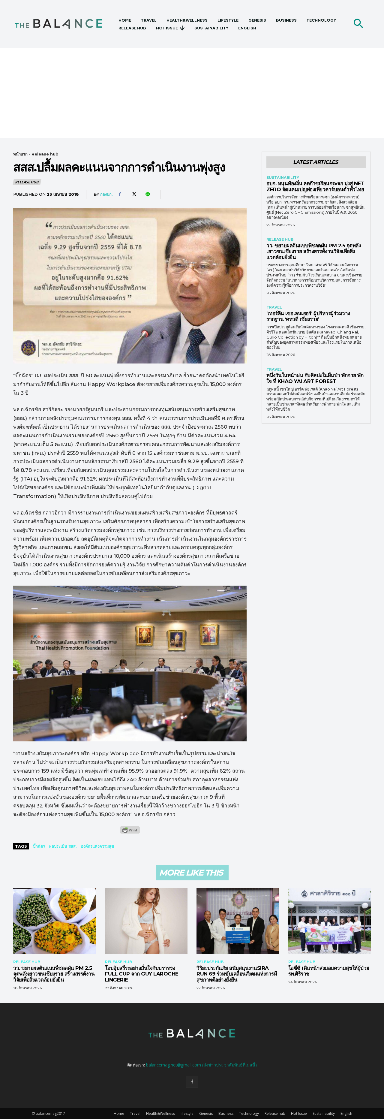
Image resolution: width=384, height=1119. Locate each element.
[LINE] (147, 195)
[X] (134, 195)
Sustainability (282, 178)
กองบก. (106, 194)
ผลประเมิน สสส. (63, 846)
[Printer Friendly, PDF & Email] (130, 833)
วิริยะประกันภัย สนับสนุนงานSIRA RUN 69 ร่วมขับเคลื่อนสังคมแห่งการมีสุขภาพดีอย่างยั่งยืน (236, 974)
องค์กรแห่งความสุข (97, 846)
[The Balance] (63, 24)
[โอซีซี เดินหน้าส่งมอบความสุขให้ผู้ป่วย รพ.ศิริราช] (329, 921)
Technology (249, 1113)
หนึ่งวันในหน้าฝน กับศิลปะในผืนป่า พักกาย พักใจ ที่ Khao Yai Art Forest (314, 378)
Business (225, 1113)
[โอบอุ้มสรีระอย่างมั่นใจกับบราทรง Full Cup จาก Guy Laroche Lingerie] (146, 921)
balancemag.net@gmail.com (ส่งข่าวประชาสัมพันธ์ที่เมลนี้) (201, 1065)
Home (119, 1113)
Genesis (206, 1113)
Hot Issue (299, 1113)
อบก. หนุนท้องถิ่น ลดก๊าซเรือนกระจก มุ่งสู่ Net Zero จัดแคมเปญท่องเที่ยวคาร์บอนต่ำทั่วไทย (315, 186)
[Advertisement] (192, 93)
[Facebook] (120, 195)
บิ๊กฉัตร (39, 846)
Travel (274, 307)
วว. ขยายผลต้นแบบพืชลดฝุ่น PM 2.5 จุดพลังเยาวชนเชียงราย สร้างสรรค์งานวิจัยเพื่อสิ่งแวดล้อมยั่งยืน (313, 251)
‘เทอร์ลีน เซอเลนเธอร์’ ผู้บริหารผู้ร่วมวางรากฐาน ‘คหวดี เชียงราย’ (308, 316)
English (346, 1113)
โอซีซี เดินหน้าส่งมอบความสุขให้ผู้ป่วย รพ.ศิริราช (328, 971)
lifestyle (187, 1113)
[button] (358, 24)
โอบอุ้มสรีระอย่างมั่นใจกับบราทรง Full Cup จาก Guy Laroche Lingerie (141, 974)
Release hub (45, 154)
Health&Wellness (160, 1113)
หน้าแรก (20, 154)
